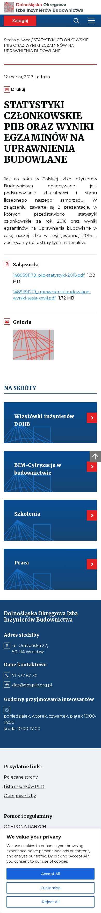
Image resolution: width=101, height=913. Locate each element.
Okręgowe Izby (31, 796)
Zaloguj (20, 20)
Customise (51, 887)
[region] (50, 870)
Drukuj (18, 89)
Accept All (50, 873)
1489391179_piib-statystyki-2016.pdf (50, 275)
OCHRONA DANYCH (36, 827)
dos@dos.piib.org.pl (32, 685)
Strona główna (17, 40)
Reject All (51, 902)
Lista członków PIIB (33, 786)
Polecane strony (30, 777)
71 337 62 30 (25, 676)
